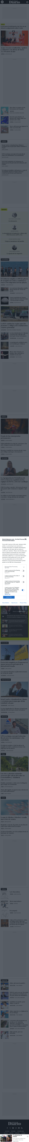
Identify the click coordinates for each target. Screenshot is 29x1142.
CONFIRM (9, 597)
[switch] (23, 571)
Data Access (14, 602)
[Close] (26, 539)
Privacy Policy (23, 602)
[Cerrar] (27, 1136)
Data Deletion (5, 602)
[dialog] (14, 571)
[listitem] (14, 567)
